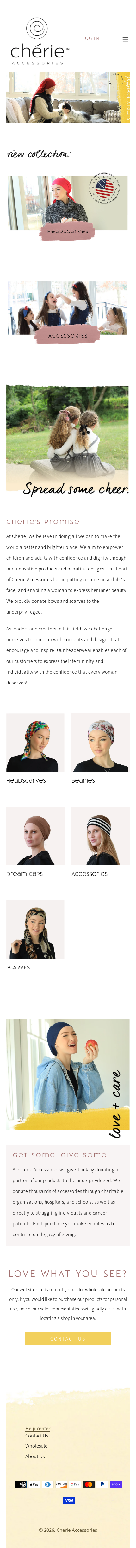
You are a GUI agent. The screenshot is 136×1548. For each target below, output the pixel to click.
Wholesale (36, 1445)
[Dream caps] (35, 836)
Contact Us (36, 1435)
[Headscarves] (35, 742)
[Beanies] (100, 742)
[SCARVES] (35, 929)
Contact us (68, 1339)
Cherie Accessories (77, 1530)
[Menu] (125, 38)
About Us (35, 1456)
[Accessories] (100, 836)
